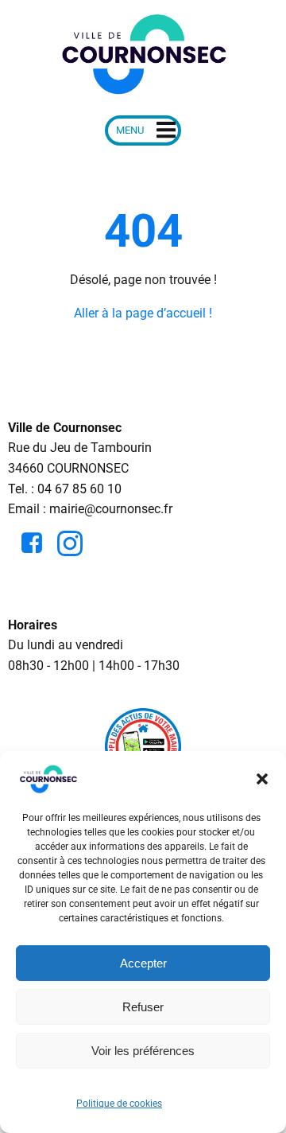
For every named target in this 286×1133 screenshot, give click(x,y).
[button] (262, 779)
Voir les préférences (143, 1050)
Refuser (143, 1007)
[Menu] (143, 130)
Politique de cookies (119, 1103)
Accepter (143, 963)
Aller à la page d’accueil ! (143, 313)
